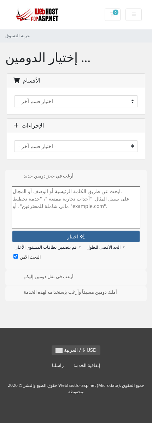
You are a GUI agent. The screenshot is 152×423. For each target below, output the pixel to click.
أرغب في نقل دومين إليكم (49, 276)
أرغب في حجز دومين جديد (49, 176)
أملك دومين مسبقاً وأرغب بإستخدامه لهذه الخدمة (70, 292)
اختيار (73, 236)
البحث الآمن (30, 257)
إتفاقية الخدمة (87, 365)
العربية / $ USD (80, 349)
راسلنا (58, 365)
